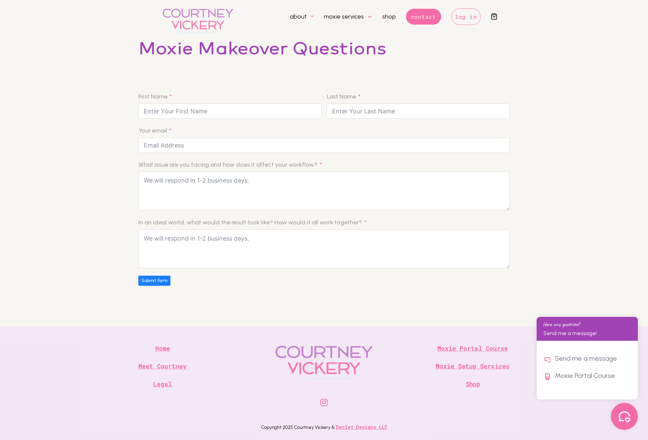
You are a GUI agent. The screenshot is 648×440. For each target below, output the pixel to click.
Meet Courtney (162, 366)
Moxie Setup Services (473, 366)
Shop (473, 384)
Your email (152, 130)
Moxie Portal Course (472, 348)
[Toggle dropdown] (312, 17)
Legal (162, 384)
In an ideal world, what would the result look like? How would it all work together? (250, 222)
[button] (494, 17)
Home (162, 348)
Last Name (341, 96)
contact (423, 16)
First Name (152, 96)
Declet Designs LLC (361, 427)
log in (466, 16)
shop (389, 16)
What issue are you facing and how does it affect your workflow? (228, 164)
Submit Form (154, 280)
